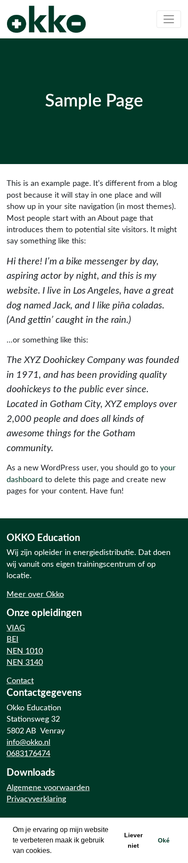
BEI (12, 639)
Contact (20, 681)
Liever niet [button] (133, 840)
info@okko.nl (28, 742)
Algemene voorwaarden (48, 787)
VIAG (16, 628)
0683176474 (28, 753)
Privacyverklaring (36, 799)
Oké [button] (164, 840)
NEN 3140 (25, 662)
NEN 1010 (25, 651)
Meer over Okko (35, 594)
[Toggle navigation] (169, 19)
